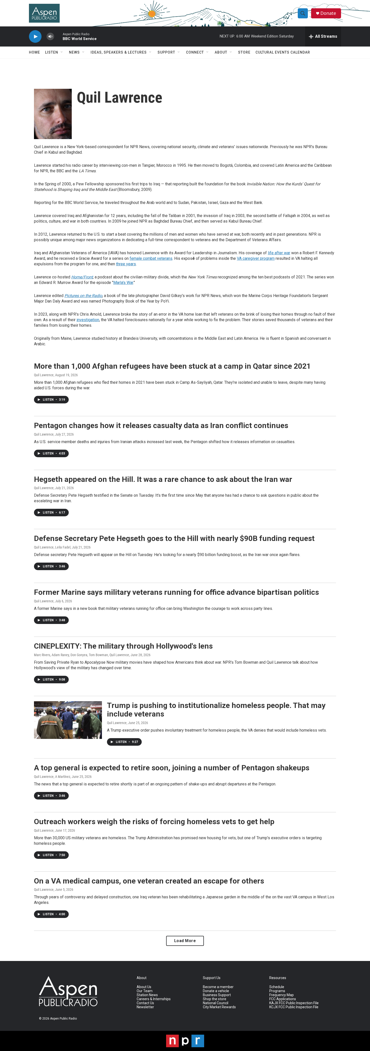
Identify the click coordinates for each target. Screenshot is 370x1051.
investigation (88, 319)
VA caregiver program (256, 258)
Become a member (218, 987)
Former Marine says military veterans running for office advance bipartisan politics (176, 592)
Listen (51, 52)
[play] (35, 36)
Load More (185, 940)
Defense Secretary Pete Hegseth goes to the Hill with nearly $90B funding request (174, 538)
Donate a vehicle (216, 991)
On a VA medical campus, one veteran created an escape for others (149, 880)
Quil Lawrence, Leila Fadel (52, 547)
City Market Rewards (219, 1007)
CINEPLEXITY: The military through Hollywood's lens (123, 646)
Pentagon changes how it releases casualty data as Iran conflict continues (161, 425)
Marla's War (123, 282)
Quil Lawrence (44, 375)
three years (126, 264)
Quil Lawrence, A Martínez (52, 777)
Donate (328, 13)
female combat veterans (151, 258)
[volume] (50, 36)
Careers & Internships (154, 999)
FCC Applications (282, 999)
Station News (147, 995)
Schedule (276, 987)
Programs (277, 991)
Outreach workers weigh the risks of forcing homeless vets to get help (154, 821)
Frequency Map (281, 995)
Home (34, 52)
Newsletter (145, 1007)
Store (244, 52)
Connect (195, 52)
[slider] (58, 36)
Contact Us (145, 1003)
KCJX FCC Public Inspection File (293, 1007)
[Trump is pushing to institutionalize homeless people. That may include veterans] (68, 720)
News (74, 52)
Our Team (145, 991)
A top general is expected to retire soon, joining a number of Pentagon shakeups (171, 767)
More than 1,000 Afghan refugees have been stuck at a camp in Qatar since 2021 (172, 366)
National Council (215, 1003)
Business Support (217, 995)
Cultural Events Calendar (282, 52)
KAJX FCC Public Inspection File (294, 1003)
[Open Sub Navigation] (62, 52)
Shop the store (214, 999)
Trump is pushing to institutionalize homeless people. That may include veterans (216, 710)
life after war (279, 252)
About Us (144, 987)
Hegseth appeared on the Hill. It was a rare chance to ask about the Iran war (163, 479)
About (221, 52)
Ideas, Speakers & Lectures (119, 52)
